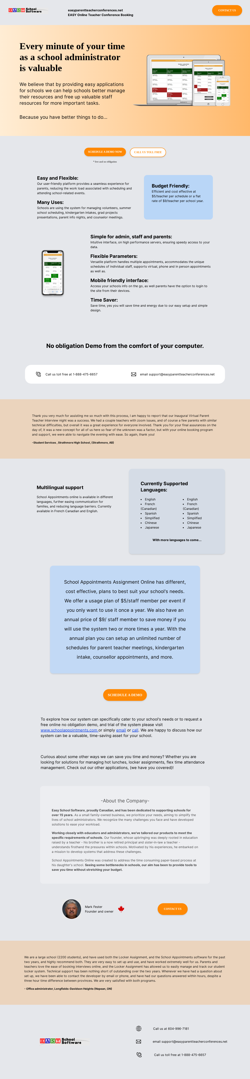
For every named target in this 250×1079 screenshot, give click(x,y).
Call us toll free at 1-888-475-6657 (71, 374)
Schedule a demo (125, 695)
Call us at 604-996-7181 (171, 1029)
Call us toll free (148, 152)
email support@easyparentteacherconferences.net (177, 374)
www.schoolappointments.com (69, 730)
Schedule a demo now (105, 151)
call (135, 730)
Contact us (227, 10)
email (121, 730)
